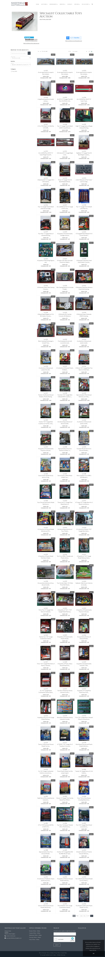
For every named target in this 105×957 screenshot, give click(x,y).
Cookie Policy (64, 952)
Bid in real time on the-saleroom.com (31, 43)
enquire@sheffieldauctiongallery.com (14, 938)
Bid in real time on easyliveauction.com (73, 40)
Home (37, 4)
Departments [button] (53, 4)
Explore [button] (76, 4)
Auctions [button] (44, 4)
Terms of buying (42, 952)
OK (93, 953)
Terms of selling (50, 952)
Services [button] (62, 4)
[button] (92, 4)
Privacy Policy (57, 952)
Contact (69, 4)
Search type (13, 56)
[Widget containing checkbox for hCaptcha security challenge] (64, 939)
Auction (12, 63)
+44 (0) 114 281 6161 (10, 936)
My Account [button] (85, 4)
